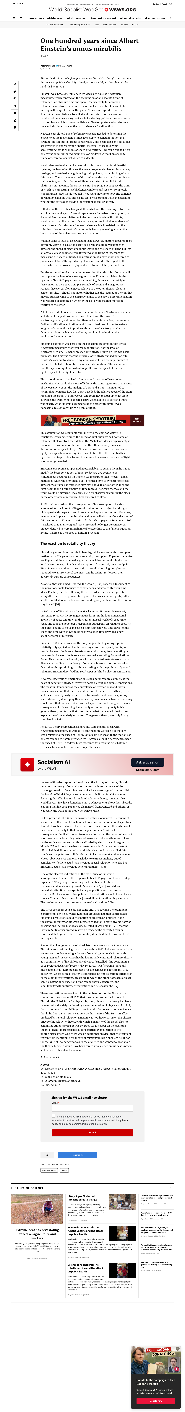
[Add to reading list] (14, 127)
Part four (114, 82)
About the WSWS (109, 25)
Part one (45, 82)
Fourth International (55, 25)
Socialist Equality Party (80, 25)
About (164, 4)
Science (64, 1170)
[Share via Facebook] (14, 84)
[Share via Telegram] (14, 105)
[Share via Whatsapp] (14, 98)
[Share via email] (14, 113)
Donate (135, 25)
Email (55, 1103)
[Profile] (170, 4)
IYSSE (97, 25)
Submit (92, 1132)
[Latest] (21, 19)
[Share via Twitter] (14, 91)
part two (90, 82)
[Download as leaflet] (14, 120)
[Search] (170, 19)
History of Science (49, 1170)
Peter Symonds (47, 65)
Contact (156, 4)
